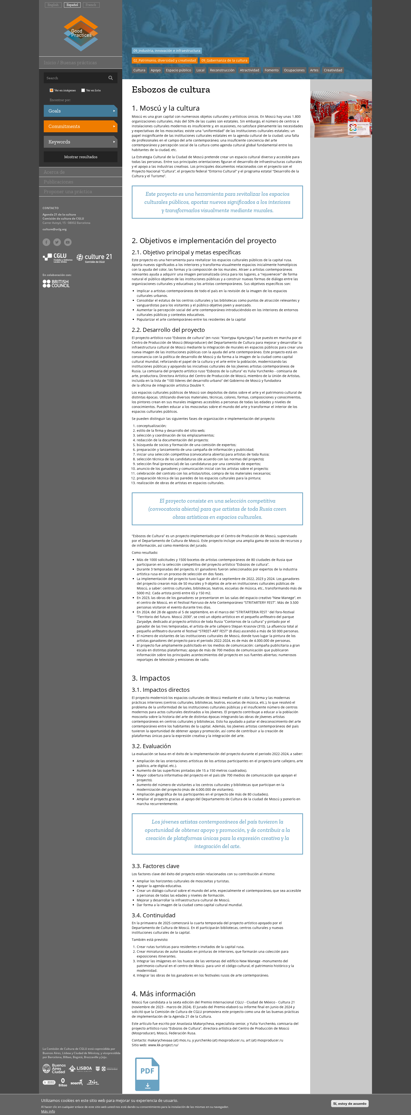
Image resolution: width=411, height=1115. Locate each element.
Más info (48, 1111)
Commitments (64, 126)
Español (72, 5)
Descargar (147, 1096)
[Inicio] (80, 33)
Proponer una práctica (68, 191)
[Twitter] (57, 242)
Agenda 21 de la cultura (59, 214)
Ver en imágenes (65, 90)
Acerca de (54, 172)
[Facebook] (46, 242)
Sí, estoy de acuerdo (350, 1103)
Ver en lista (93, 90)
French (91, 5)
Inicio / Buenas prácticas (70, 62)
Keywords (59, 142)
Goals (55, 111)
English (53, 5)
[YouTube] (68, 242)
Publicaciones (58, 182)
